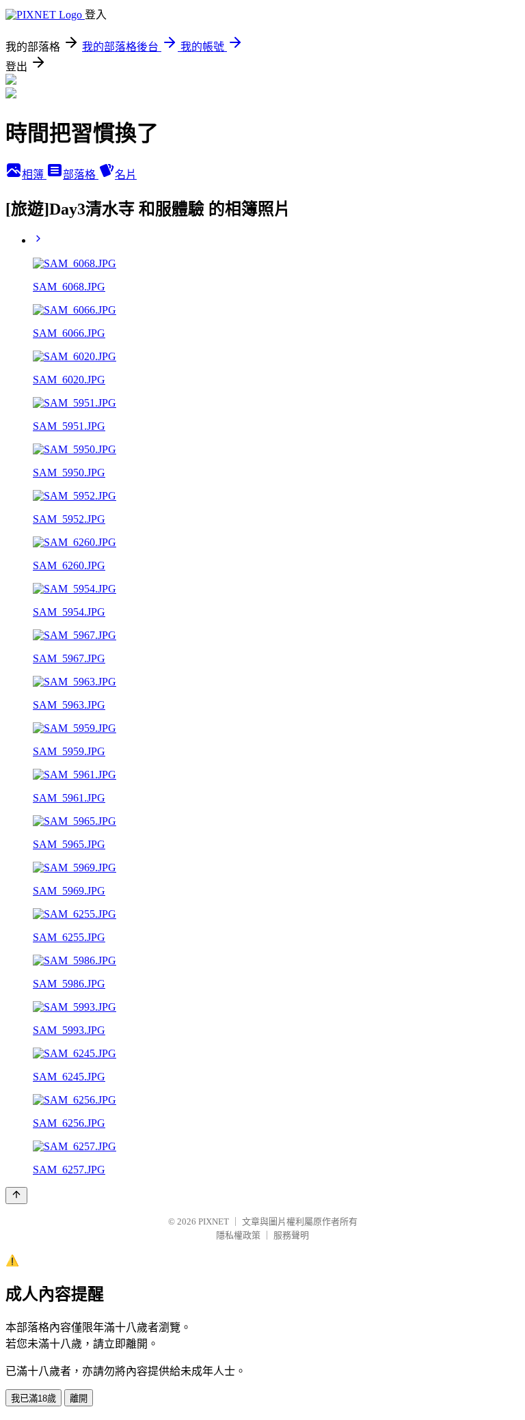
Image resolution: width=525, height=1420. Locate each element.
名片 (126, 174)
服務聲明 (291, 1235)
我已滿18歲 (33, 1398)
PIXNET (213, 1221)
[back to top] (16, 1195)
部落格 (80, 174)
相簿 (34, 174)
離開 (79, 1398)
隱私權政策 (238, 1235)
